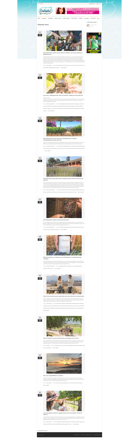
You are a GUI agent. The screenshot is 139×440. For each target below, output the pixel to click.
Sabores (80, 18)
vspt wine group (80, 308)
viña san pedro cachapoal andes (61, 308)
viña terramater (81, 108)
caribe (58, 382)
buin (57, 65)
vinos (46, 110)
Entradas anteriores (42, 430)
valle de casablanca (50, 308)
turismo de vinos (70, 108)
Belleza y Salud (58, 18)
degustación (64, 103)
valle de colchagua (69, 345)
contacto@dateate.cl (97, 434)
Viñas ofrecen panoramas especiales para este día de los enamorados (64, 296)
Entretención (74, 18)
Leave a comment (64, 67)
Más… (98, 18)
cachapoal (63, 303)
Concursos (44, 18)
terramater (48, 108)
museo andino (68, 189)
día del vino (60, 65)
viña (66, 192)
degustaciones (77, 103)
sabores (44, 108)
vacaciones (63, 192)
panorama (73, 189)
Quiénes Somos (76, 434)
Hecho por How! (41, 434)
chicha (61, 103)
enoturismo (45, 106)
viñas (48, 268)
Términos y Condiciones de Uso (86, 434)
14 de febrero (59, 303)
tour (72, 65)
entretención (65, 65)
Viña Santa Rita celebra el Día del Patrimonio (56, 220)
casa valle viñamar (68, 303)
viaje (79, 382)
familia (81, 146)
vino (44, 110)
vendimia (76, 266)
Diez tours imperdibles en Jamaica (53, 375)
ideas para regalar (60, 305)
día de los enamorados (80, 303)
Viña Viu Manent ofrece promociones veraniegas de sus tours (61, 338)
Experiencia (50, 18)
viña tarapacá (69, 308)
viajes (81, 382)
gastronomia (60, 106)
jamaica (65, 382)
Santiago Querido (92, 3)
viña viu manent (77, 345)
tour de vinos (75, 65)
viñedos (83, 345)
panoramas (77, 189)
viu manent (49, 347)
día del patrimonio (65, 227)
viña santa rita (56, 67)
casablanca (74, 303)
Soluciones (86, 18)
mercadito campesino (71, 106)
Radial (97, 3)
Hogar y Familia (66, 18)
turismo (65, 108)
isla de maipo (65, 106)
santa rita (69, 65)
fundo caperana (55, 106)
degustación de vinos (70, 103)
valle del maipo (51, 67)
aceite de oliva (59, 421)
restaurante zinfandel (79, 106)
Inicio (39, 18)
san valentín (70, 305)
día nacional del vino (67, 146)
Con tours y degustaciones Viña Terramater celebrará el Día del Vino (63, 95)
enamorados (45, 305)
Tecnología (93, 18)
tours (84, 65)
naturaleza (56, 345)
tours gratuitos (45, 67)
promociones (48, 148)
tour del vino (80, 65)
